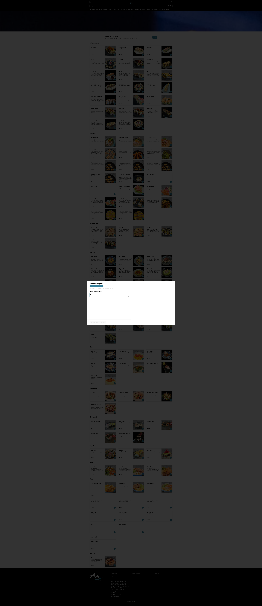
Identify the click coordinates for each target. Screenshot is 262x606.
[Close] (173, 282)
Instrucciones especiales (96, 291)
